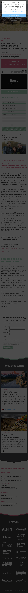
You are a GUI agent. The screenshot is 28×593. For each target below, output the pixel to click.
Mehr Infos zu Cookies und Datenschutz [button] (14, 11)
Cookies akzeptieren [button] (14, 15)
